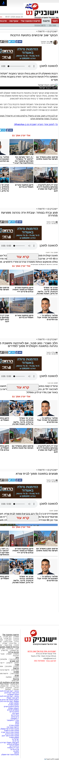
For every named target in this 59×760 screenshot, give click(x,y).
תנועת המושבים (13, 695)
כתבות (16, 654)
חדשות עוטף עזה (12, 727)
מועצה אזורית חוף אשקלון (9, 729)
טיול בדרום (15, 715)
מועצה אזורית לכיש (12, 734)
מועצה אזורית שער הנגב (10, 736)
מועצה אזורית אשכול (11, 731)
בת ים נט (15, 741)
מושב (17, 722)
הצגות (9, 654)
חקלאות (8, 689)
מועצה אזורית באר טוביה (10, 732)
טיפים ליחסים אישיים (11, 707)
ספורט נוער (15, 674)
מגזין (17, 664)
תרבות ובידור (13, 652)
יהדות (17, 688)
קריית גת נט (14, 749)
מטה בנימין (8, 642)
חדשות (46, 21)
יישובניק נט (52, 31)
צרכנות (16, 679)
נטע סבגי (50, 383)
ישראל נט (15, 739)
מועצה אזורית (14, 725)
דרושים (9, 663)
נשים (17, 675)
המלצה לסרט (14, 703)
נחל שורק (8, 638)
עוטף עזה (13, 21)
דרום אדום (15, 684)
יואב (17, 649)
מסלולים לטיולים (13, 710)
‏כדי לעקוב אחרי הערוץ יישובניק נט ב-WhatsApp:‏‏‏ (36, 124)
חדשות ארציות (40, 25)
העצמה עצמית (13, 708)
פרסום (16, 753)
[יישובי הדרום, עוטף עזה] (41, 18)
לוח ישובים (14, 661)
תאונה (51, 511)
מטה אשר (8, 645)
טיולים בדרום (14, 712)
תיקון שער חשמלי (13, 698)
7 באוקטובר (14, 719)
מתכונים (9, 666)
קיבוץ (17, 724)
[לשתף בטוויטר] (11, 42)
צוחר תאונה (49, 252)
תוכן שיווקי (15, 681)
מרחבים (10, 649)
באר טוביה (8, 636)
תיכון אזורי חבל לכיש (11, 693)
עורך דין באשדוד (13, 748)
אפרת (5, 643)
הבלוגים (9, 688)
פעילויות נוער (14, 659)
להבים (16, 640)
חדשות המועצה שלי (30, 21)
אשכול (16, 636)
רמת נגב (8, 640)
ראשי (55, 21)
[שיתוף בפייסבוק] (18, 42)
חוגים (17, 663)
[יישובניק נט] (39, 645)
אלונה (17, 645)
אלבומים (4, 659)
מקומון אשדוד (14, 737)
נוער (17, 657)
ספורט (16, 672)
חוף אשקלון (15, 650)
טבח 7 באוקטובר (12, 720)
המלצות (9, 677)
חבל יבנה (13, 643)
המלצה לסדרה (13, 705)
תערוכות (16, 656)
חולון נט (16, 751)
